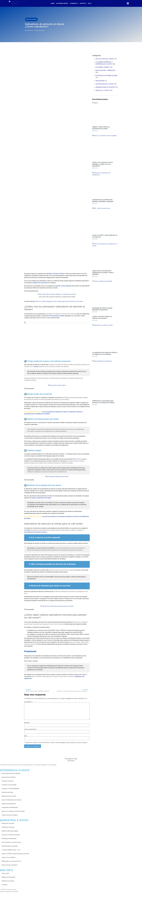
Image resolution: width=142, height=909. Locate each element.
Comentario (28, 701)
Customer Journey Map (9, 784)
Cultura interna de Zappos (10, 815)
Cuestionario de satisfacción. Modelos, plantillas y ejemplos (102, 200)
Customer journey (102, 67)
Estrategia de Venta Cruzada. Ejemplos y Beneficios (102, 309)
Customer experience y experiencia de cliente (104, 63)
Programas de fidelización (10, 807)
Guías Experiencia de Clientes (11, 773)
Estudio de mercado (8, 823)
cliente (36, 366)
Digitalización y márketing (105, 70)
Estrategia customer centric (106, 75)
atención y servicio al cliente (55, 273)
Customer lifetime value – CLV (11, 850)
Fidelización (99, 81)
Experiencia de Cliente (9, 777)
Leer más (94, 130)
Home (52, 3)
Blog (89, 3)
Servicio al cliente (102, 90)
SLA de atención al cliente (56, 315)
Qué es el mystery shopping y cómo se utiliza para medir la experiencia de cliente (59, 301)
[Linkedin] (128, 3)
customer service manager (63, 286)
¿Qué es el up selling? (8, 857)
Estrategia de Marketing (9, 838)
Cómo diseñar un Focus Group (11, 842)
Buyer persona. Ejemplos (9, 865)
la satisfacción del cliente (39, 282)
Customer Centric (62, 3)
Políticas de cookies (8, 881)
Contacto (83, 3)
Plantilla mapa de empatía (10, 846)
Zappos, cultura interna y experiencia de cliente (101, 127)
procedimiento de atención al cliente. (35, 532)
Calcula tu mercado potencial (11, 834)
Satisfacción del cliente (104, 84)
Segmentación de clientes (105, 87)
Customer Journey (7, 781)
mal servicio (78, 459)
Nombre (27, 722)
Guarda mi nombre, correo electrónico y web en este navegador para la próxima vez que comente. (56, 742)
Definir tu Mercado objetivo (10, 831)
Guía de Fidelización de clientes (11, 800)
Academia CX (74, 3)
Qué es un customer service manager (13, 811)
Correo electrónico (30, 729)
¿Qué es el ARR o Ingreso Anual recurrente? (15, 853)
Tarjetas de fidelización (9, 803)
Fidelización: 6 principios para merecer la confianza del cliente (103, 401)
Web (25, 735)
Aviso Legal (5, 873)
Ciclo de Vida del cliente (104, 59)
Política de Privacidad (8, 877)
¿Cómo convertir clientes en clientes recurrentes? (102, 317)
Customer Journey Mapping (10, 788)
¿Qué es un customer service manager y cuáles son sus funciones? (102, 164)
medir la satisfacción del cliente (41, 498)
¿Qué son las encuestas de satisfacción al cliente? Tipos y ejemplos (103, 272)
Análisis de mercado (8, 827)
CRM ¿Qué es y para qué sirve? (11, 861)
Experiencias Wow (7, 792)
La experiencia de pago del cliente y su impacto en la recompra (104, 353)
